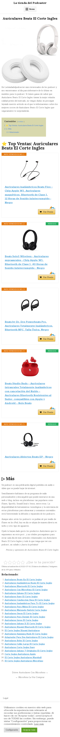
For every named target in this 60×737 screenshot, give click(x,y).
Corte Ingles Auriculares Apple (20, 654)
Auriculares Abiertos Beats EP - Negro (29, 457)
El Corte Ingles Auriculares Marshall (23, 657)
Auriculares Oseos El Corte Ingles (21, 613)
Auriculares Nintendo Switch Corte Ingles (26, 610)
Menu (32, 9)
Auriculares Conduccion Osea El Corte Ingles (27, 600)
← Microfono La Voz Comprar (30, 677)
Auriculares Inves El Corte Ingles (21, 620)
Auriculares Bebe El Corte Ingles (21, 640)
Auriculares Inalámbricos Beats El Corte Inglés (28, 583)
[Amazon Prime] (51, 207)
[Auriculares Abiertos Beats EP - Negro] (30, 440)
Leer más (39, 724)
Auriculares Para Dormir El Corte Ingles (25, 617)
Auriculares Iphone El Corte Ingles (22, 593)
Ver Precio (48, 212)
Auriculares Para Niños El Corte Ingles (24, 606)
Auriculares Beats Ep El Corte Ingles (23, 579)
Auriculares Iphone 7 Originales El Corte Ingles (28, 651)
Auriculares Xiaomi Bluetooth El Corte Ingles (27, 627)
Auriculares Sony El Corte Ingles (21, 596)
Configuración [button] (12, 730)
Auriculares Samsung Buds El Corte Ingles (26, 634)
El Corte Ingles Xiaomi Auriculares (22, 630)
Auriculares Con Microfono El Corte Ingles (26, 589)
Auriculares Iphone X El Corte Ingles (23, 623)
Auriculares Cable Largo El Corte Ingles (25, 644)
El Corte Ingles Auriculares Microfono (24, 661)
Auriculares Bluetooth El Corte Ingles (24, 586)
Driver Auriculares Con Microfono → (30, 672)
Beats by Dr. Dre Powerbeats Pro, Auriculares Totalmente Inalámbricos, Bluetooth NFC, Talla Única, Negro (29, 326)
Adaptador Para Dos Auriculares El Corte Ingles (29, 637)
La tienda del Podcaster (30, 3)
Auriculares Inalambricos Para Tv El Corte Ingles (29, 603)
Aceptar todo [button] (29, 730)
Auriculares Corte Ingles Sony (20, 647)
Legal (5, 698)
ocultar (20, 121)
